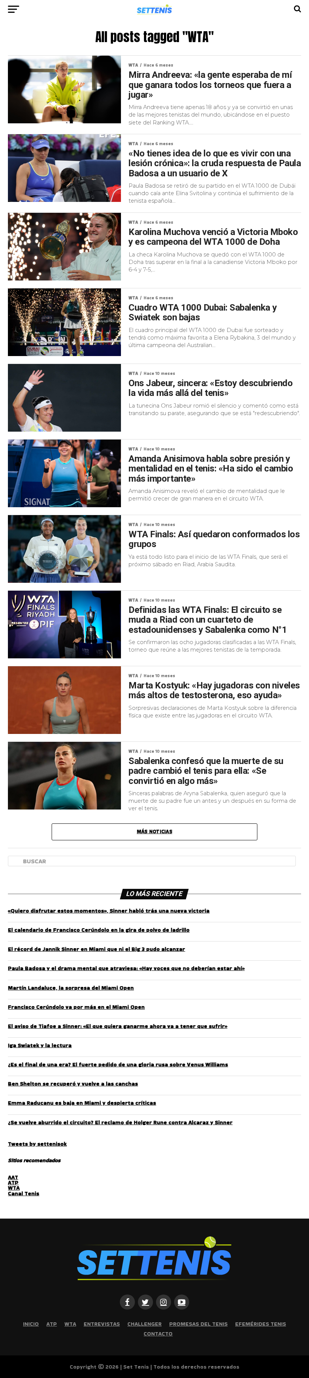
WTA (14, 1188)
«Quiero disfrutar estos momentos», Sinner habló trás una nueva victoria (109, 910)
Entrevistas (102, 1324)
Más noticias (154, 831)
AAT (13, 1177)
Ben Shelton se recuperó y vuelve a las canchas (73, 1083)
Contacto (158, 1333)
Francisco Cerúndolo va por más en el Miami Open (76, 1007)
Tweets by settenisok (37, 1144)
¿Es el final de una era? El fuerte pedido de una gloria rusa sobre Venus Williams (118, 1064)
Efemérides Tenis (260, 1324)
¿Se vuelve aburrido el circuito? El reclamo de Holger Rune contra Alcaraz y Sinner (120, 1122)
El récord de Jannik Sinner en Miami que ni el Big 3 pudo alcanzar (96, 949)
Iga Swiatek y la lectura (40, 1045)
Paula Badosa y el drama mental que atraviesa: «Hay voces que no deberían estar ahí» (126, 968)
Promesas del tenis (198, 1324)
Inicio (31, 1324)
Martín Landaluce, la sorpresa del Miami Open (71, 987)
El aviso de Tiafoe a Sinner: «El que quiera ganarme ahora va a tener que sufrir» (117, 1026)
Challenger (144, 1324)
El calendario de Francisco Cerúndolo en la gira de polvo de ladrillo (99, 930)
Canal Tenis (23, 1193)
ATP (13, 1182)
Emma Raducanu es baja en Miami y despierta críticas (82, 1103)
